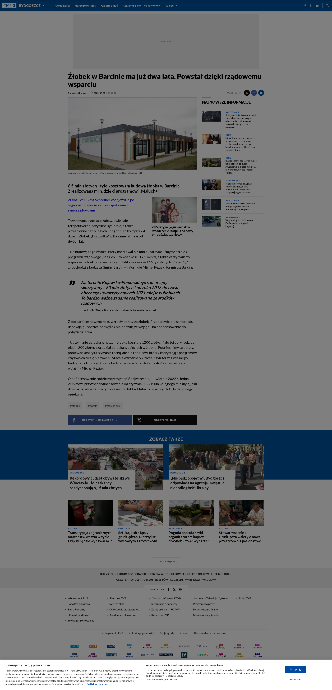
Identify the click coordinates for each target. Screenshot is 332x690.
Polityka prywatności (98, 684)
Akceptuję (295, 669)
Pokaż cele (295, 679)
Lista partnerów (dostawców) (161, 679)
